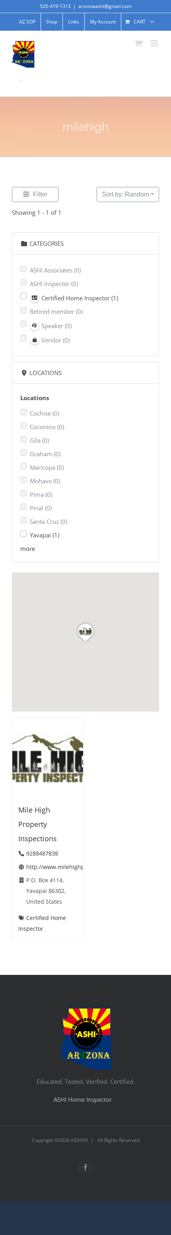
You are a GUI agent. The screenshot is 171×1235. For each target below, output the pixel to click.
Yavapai (44, 535)
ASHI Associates (55, 270)
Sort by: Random (125, 194)
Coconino (47, 427)
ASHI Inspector (54, 284)
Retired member (56, 311)
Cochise (44, 413)
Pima (41, 494)
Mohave (45, 481)
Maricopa (47, 467)
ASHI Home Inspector (83, 1099)
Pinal (41, 508)
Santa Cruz (48, 521)
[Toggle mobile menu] (155, 43)
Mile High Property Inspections (37, 824)
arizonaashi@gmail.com (105, 6)
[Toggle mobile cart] (139, 43)
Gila (39, 440)
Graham (45, 454)
